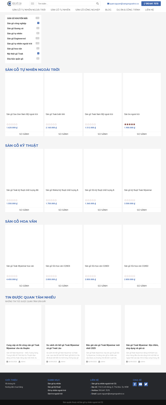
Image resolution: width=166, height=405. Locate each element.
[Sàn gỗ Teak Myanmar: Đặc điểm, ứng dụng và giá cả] (143, 323)
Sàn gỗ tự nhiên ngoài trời (29, 10)
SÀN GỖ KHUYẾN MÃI (17, 18)
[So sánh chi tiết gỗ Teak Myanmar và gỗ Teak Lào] (63, 323)
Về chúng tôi (10, 384)
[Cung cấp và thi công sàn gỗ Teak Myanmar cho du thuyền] (23, 323)
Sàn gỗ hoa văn (14, 48)
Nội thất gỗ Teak (15, 54)
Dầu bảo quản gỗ (15, 59)
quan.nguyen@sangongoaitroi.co (110, 394)
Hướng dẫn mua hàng (14, 387)
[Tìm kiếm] (97, 3)
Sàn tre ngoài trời (55, 394)
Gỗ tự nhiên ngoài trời (57, 390)
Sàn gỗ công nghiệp (87, 10)
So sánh (24, 134)
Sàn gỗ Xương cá (15, 28)
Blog (108, 10)
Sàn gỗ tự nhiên (60, 10)
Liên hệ (149, 10)
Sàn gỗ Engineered (16, 38)
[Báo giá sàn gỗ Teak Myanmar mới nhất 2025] (103, 323)
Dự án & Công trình (128, 10)
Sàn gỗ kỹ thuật (54, 387)
